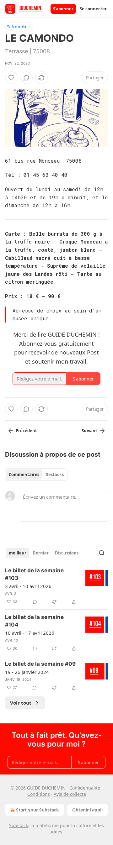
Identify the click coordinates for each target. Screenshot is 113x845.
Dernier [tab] (41, 553)
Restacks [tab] (55, 474)
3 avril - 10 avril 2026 (28, 586)
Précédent (26, 430)
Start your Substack (37, 810)
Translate (19, 26)
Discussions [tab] (66, 553)
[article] (56, 586)
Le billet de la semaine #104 (34, 621)
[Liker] (11, 77)
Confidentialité (84, 788)
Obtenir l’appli (87, 810)
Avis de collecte (70, 794)
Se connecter (93, 9)
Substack (18, 825)
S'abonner (63, 9)
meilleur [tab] (17, 553)
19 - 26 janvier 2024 (27, 672)
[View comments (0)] (26, 77)
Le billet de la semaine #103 (34, 574)
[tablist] (36, 474)
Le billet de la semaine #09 (40, 664)
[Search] (101, 553)
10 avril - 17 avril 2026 (29, 633)
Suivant (89, 430)
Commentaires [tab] (24, 474)
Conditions (38, 794)
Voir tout (20, 703)
